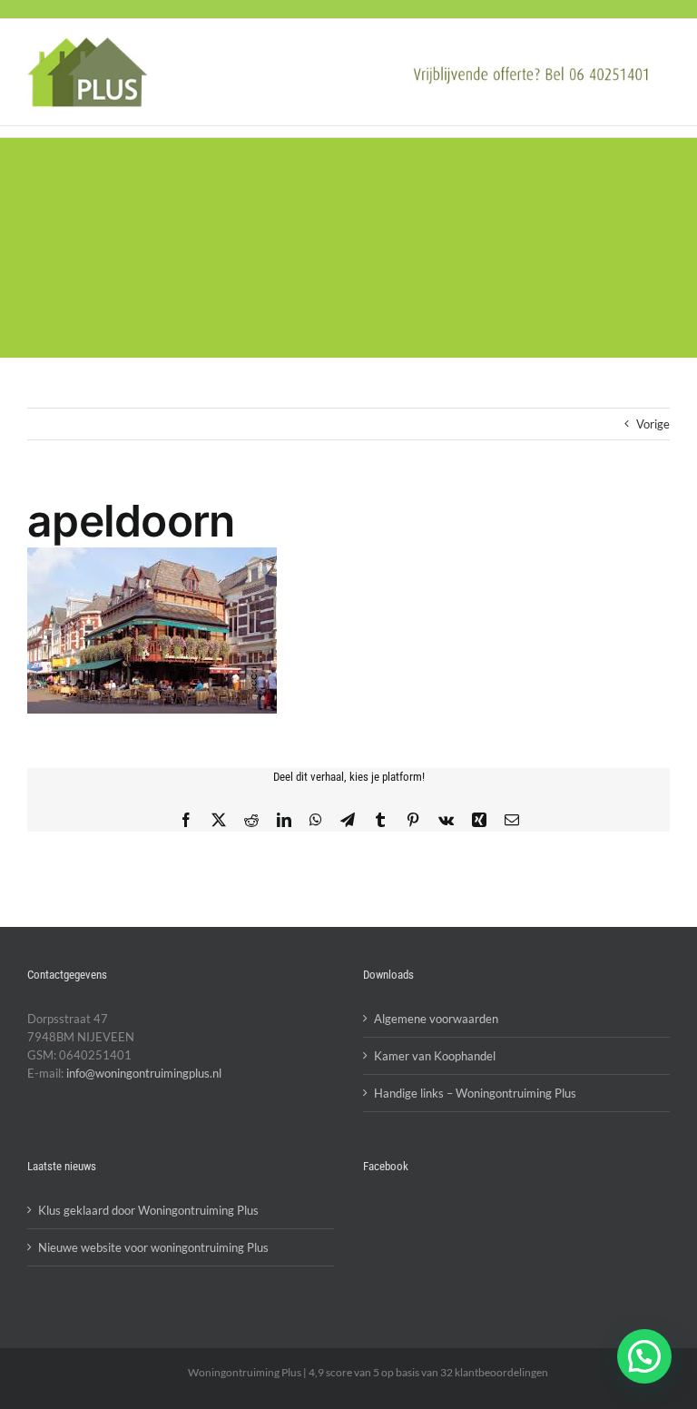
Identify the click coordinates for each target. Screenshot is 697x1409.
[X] (218, 820)
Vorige (653, 424)
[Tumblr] (380, 820)
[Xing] (479, 820)
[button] (644, 1356)
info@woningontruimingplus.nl (143, 1073)
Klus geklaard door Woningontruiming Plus (148, 1210)
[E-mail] (512, 820)
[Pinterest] (413, 820)
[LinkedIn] (284, 820)
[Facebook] (186, 820)
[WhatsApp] (315, 820)
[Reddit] (251, 820)
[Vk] (446, 820)
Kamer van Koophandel (435, 1056)
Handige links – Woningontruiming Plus (475, 1093)
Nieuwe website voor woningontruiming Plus (153, 1247)
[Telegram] (347, 820)
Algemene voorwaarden (436, 1018)
